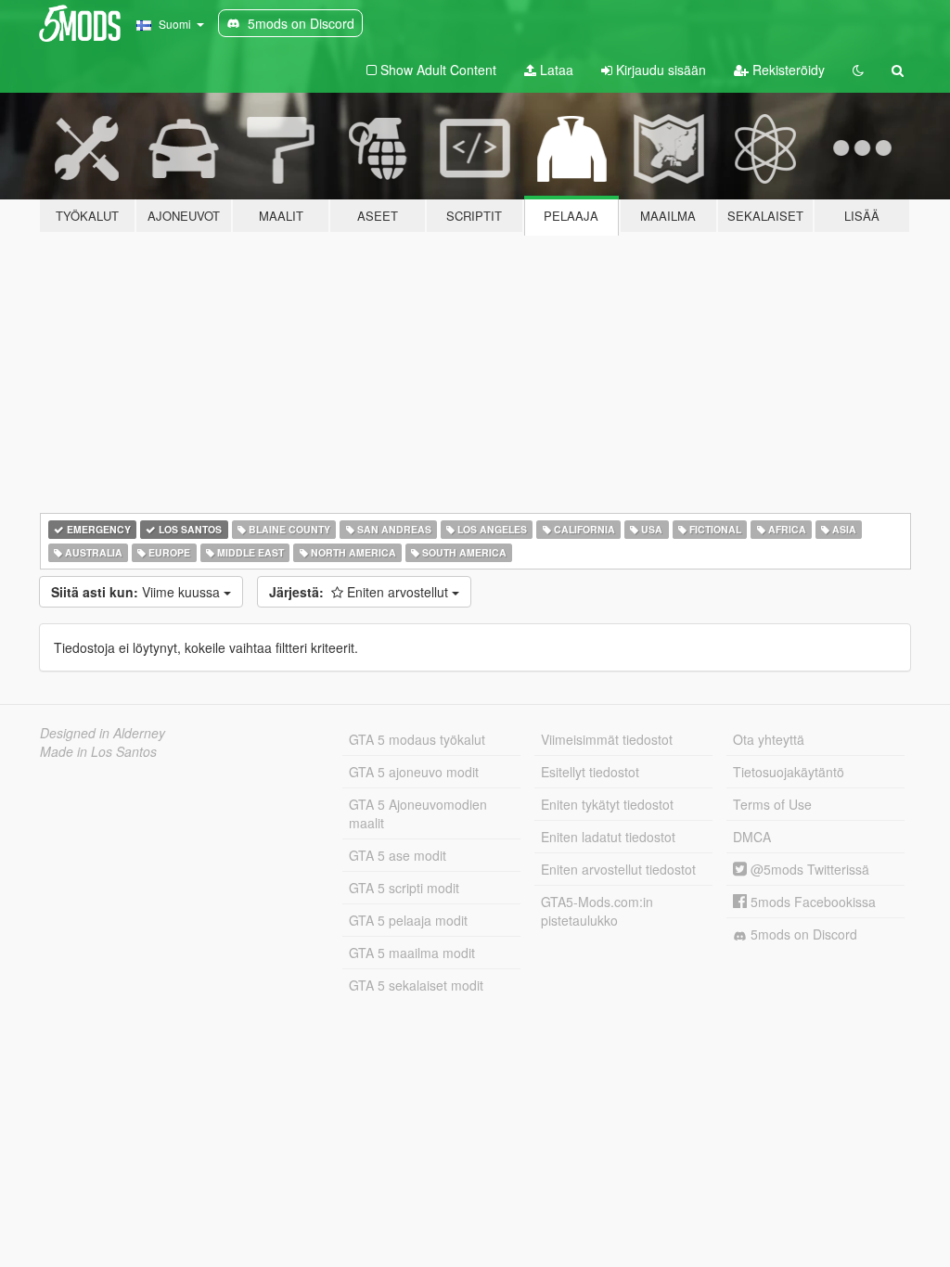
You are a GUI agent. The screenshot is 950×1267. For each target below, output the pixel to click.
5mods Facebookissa (811, 901)
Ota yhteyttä (768, 739)
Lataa (554, 69)
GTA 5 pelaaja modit (408, 920)
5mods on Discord (802, 934)
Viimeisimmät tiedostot (607, 739)
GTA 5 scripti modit (404, 887)
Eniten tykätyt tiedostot (607, 804)
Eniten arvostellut (360, 591)
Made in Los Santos (98, 751)
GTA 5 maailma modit (412, 952)
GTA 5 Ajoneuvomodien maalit (418, 813)
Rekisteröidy (787, 69)
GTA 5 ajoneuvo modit (414, 771)
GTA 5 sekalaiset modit (416, 985)
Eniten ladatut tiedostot (608, 836)
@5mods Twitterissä (808, 869)
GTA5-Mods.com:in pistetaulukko (597, 910)
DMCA (752, 836)
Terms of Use (772, 804)
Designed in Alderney (102, 732)
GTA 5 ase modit (397, 855)
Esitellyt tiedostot (590, 771)
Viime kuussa (137, 591)
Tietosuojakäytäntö (788, 771)
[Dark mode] (858, 69)
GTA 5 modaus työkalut (417, 739)
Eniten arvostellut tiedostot (618, 869)
